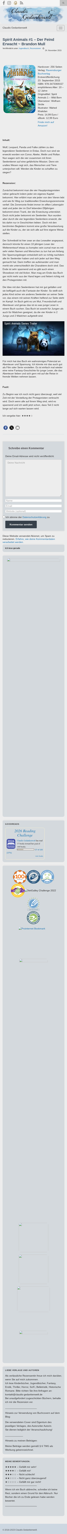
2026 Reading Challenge (25, 833)
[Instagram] (9, 2)
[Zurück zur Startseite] (33, 15)
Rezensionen (35, 48)
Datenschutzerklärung (34, 517)
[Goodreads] (15, 2)
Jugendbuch (24, 48)
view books (39, 856)
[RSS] (21, 2)
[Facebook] (4, 2)
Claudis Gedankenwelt (15, 27)
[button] (5, 428)
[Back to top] (59, 1526)
